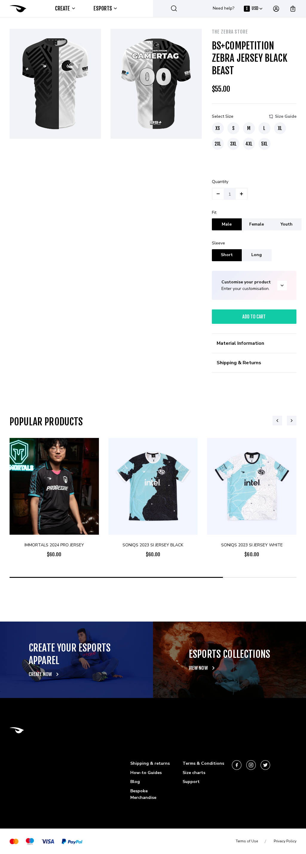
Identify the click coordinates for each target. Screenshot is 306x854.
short (227, 255)
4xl (249, 144)
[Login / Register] (276, 8)
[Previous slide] (277, 420)
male (227, 224)
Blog (135, 782)
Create (62, 8)
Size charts (194, 773)
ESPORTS (103, 8)
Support (191, 782)
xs (217, 128)
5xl (264, 144)
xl (280, 128)
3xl (233, 144)
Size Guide (285, 116)
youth (287, 224)
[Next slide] (291, 420)
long (256, 255)
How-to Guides (146, 773)
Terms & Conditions (203, 763)
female (256, 224)
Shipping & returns (150, 763)
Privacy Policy (285, 841)
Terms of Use (247, 841)
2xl (218, 144)
